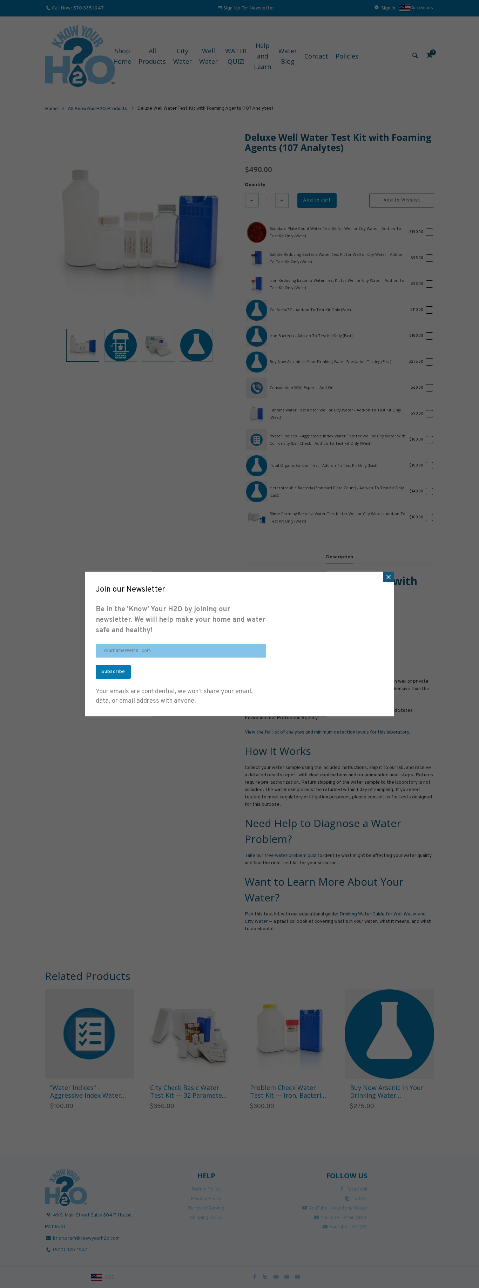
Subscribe (113, 672)
